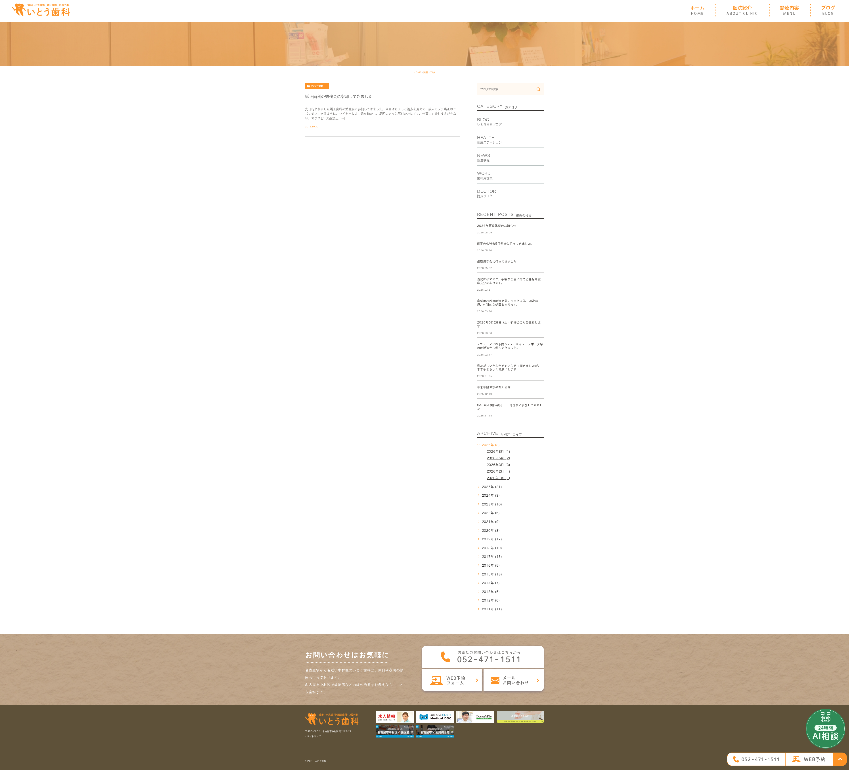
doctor (317, 86)
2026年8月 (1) (498, 451)
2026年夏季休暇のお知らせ (496, 225)
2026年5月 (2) (498, 458)
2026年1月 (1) (498, 478)
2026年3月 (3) (498, 464)
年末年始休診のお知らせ (494, 387)
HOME (417, 72)
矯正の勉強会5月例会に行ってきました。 (505, 243)
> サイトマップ (313, 737)
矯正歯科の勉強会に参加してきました (339, 96)
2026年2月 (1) (498, 471)
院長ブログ (429, 72)
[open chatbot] (825, 729)
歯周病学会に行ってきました (497, 261)
